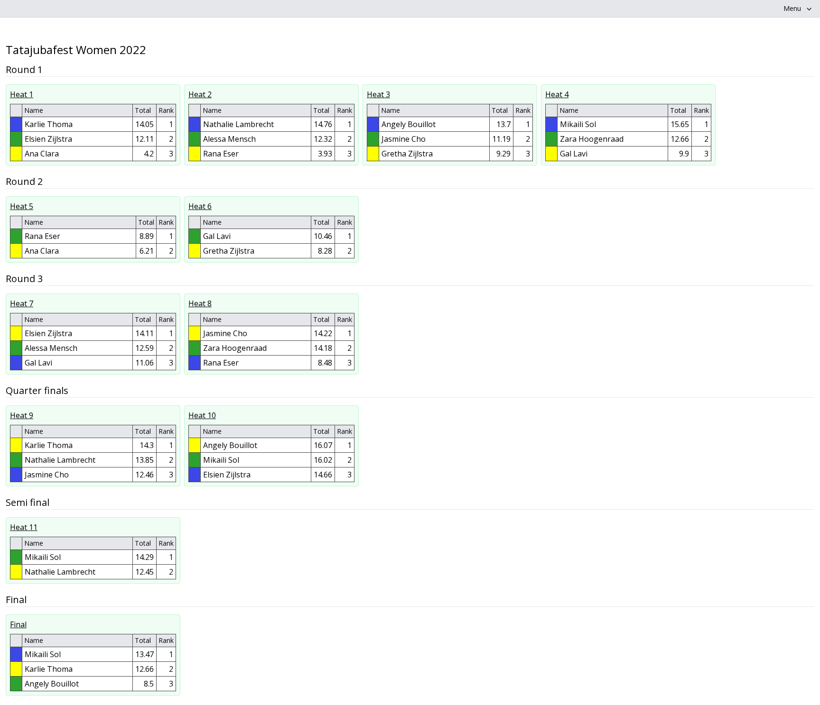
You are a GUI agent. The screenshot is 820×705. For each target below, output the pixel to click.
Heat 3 (378, 94)
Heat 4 (556, 94)
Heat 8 (200, 303)
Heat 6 (200, 206)
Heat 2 (200, 94)
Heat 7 (21, 303)
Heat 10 (202, 415)
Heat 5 (21, 206)
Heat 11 (23, 527)
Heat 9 (21, 415)
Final (18, 624)
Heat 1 (21, 94)
